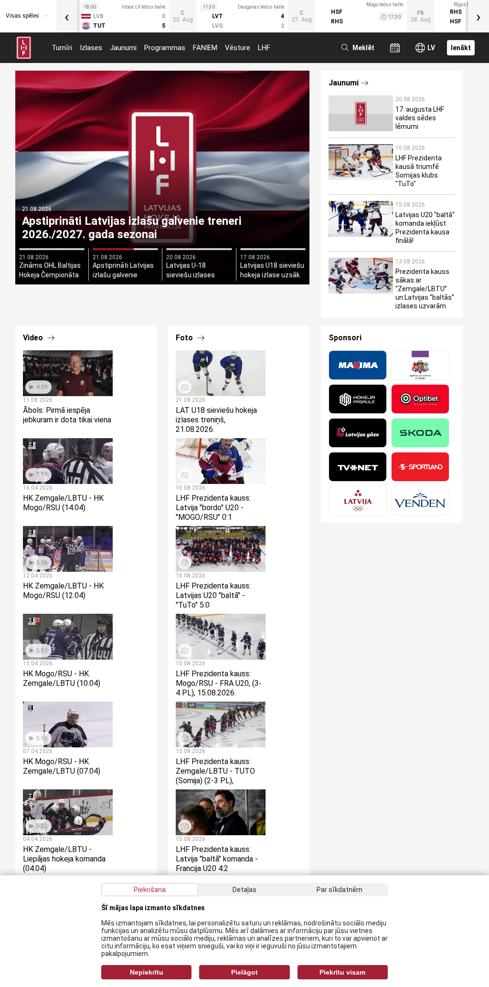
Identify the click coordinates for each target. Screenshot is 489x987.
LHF (264, 47)
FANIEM (205, 47)
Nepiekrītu (146, 972)
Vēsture (237, 47)
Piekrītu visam (342, 972)
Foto (185, 337)
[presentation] (66, 16)
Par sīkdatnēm (339, 889)
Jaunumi (123, 47)
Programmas (164, 47)
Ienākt (461, 48)
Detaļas (244, 889)
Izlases (91, 47)
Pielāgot (244, 972)
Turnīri (62, 47)
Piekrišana (150, 889)
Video (34, 337)
